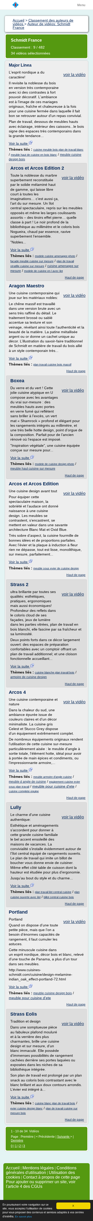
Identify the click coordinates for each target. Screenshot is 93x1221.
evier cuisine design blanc (26, 1108)
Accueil (13, 1168)
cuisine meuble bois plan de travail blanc (58, 149)
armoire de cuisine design (28, 677)
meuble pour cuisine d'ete (53, 786)
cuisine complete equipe (24, 791)
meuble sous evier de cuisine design (56, 568)
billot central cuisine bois (59, 897)
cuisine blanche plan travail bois (54, 672)
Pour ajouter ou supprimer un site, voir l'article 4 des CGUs (40, 1184)
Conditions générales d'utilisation (41, 1170)
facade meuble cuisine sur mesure (31, 261)
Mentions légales (38, 1168)
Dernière (17, 1140)
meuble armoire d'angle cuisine (52, 776)
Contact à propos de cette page (51, 1177)
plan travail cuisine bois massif (52, 364)
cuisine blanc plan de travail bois (55, 1103)
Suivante (63, 1136)
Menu (81, 5)
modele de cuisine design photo (54, 464)
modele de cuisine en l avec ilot (43, 270)
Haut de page (74, 277)
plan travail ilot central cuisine (53, 892)
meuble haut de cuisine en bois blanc (34, 154)
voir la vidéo (74, 74)
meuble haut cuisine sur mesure (32, 468)
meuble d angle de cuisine (27, 781)
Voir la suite (19, 143)
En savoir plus (23, 1216)
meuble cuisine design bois (52, 993)
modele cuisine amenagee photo (55, 256)
